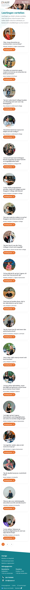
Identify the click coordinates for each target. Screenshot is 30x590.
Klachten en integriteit (8, 558)
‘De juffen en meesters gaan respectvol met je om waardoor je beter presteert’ (14, 72)
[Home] (7, 4)
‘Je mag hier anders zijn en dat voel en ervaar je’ (13, 446)
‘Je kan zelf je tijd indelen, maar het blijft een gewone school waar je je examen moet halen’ (14, 387)
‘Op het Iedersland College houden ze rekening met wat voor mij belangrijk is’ (15, 101)
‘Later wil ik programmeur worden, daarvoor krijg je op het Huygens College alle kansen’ (14, 189)
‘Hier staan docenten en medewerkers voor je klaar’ (12, 43)
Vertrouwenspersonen (8, 561)
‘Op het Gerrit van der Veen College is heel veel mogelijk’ (13, 246)
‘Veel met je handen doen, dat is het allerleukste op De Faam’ (14, 302)
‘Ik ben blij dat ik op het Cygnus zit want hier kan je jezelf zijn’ (15, 274)
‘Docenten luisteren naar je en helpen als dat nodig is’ (13, 130)
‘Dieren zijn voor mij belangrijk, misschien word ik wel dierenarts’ (14, 502)
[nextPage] (11, 544)
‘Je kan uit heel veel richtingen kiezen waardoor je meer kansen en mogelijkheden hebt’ (14, 159)
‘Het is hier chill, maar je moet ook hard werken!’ (15, 358)
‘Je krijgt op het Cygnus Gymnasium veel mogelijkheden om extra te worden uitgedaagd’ (14, 417)
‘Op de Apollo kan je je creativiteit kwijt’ (14, 474)
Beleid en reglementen (8, 563)
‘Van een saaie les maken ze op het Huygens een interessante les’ (15, 218)
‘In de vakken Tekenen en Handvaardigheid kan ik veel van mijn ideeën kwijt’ (14, 530)
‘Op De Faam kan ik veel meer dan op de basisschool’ (14, 330)
